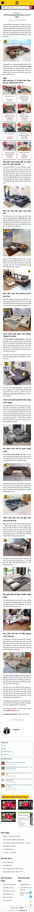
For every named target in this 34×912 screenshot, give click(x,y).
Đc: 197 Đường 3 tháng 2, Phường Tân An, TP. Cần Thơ (17, 843)
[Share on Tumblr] (22, 720)
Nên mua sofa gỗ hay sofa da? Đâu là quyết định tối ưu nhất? (19, 785)
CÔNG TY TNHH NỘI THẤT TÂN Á (11, 836)
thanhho (23, 20)
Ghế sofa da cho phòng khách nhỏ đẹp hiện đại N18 (24, 134)
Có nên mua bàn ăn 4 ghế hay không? (15, 762)
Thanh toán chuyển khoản (9, 884)
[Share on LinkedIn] (20, 720)
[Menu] (2, 2)
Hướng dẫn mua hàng (8, 887)
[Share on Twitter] (14, 720)
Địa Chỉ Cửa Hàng (7, 900)
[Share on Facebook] (11, 720)
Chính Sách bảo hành (8, 894)
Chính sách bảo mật (8, 897)
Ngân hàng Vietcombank (9, 846)
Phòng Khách (17, 12)
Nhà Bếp (4, 748)
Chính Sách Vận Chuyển (9, 890)
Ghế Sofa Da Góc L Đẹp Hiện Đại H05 (24, 115)
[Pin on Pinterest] (17, 720)
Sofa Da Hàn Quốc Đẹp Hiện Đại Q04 (9, 153)
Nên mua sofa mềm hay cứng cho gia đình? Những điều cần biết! (19, 779)
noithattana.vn (23, 910)
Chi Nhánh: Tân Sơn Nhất (9, 852)
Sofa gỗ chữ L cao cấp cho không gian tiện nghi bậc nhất (19, 773)
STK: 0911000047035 (8, 849)
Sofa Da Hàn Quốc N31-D (24, 153)
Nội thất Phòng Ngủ (6, 751)
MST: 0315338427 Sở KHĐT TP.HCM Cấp (13, 839)
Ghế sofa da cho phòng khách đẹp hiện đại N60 (24, 97)
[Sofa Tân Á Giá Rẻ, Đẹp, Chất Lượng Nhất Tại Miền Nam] (17, 2)
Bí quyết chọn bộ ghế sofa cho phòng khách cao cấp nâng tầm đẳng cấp (19, 767)
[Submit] (31, 7)
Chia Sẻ (4, 746)
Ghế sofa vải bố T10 (10, 133)
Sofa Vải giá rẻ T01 (9, 96)
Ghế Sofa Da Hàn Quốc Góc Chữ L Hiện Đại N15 (9, 115)
